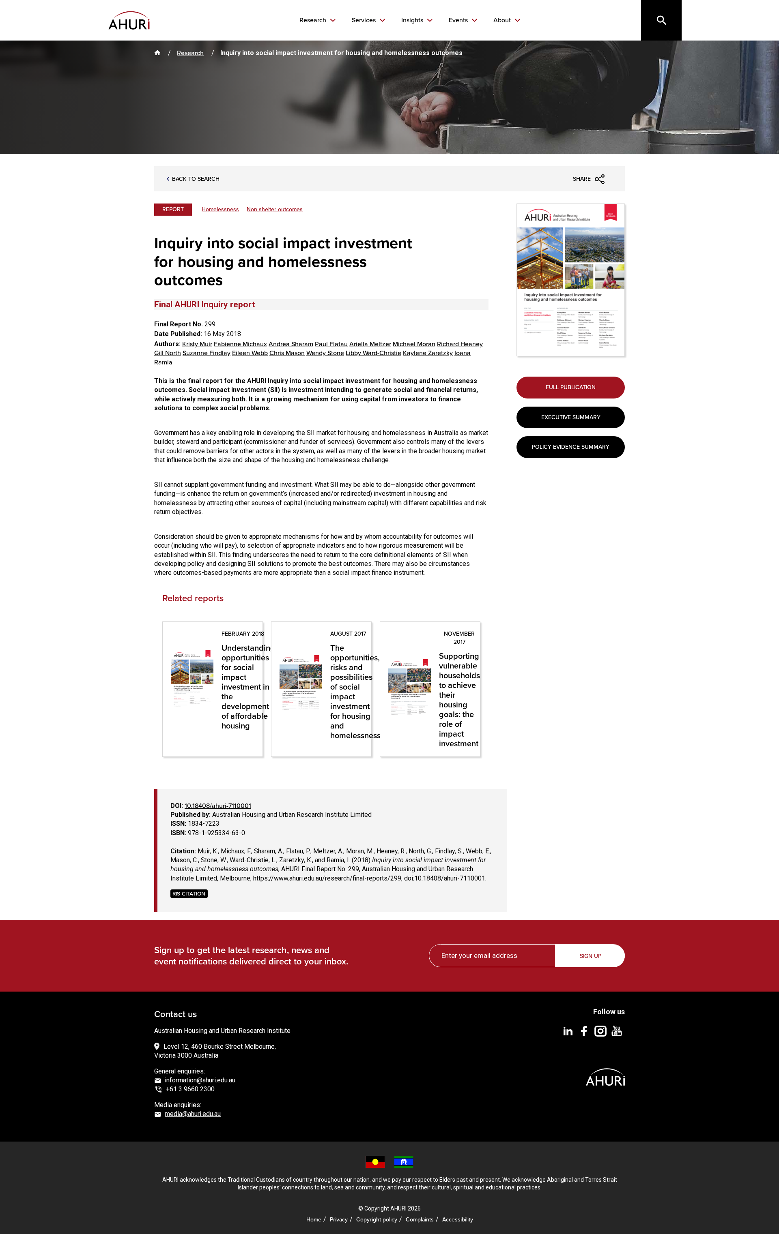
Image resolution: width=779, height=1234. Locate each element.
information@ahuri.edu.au (200, 1080)
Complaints (420, 1219)
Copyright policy (376, 1219)
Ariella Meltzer (370, 344)
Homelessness (220, 209)
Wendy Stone (325, 353)
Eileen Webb (250, 353)
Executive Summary (570, 417)
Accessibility (457, 1219)
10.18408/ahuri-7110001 (218, 805)
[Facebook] (584, 1031)
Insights (413, 20)
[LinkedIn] (568, 1031)
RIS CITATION (188, 893)
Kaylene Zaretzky (428, 353)
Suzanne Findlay (206, 353)
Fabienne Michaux (240, 344)
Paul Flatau (331, 344)
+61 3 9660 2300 (190, 1089)
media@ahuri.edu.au (193, 1114)
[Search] (661, 20)
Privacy (339, 1219)
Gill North (167, 353)
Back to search (195, 179)
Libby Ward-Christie (373, 353)
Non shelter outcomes (275, 209)
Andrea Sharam (291, 344)
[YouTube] (617, 1031)
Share (582, 179)
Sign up (590, 956)
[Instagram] (600, 1031)
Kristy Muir (197, 344)
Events (459, 20)
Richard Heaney (460, 344)
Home (313, 1219)
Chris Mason (287, 353)
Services (364, 20)
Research (313, 20)
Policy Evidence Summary (570, 447)
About (502, 20)
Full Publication (571, 387)
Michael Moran (414, 344)
